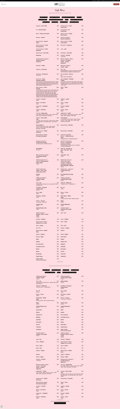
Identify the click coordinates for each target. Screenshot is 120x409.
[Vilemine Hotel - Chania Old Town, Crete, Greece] (60, 4)
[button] (4, 4)
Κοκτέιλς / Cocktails (74, 22)
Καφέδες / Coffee (43, 17)
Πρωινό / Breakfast (43, 19)
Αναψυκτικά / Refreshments (77, 19)
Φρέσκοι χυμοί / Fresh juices (68, 17)
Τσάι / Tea (79, 17)
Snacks (66, 19)
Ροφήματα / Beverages (55, 17)
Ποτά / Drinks (55, 22)
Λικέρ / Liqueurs (64, 22)
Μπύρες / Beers (46, 22)
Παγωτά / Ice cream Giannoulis (56, 19)
